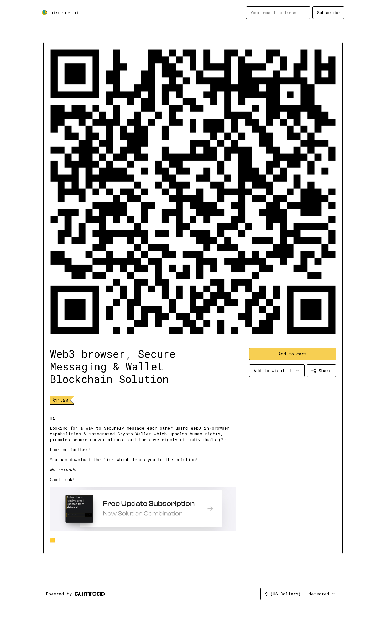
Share (325, 370)
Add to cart (292, 354)
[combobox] (277, 370)
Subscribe (328, 12)
